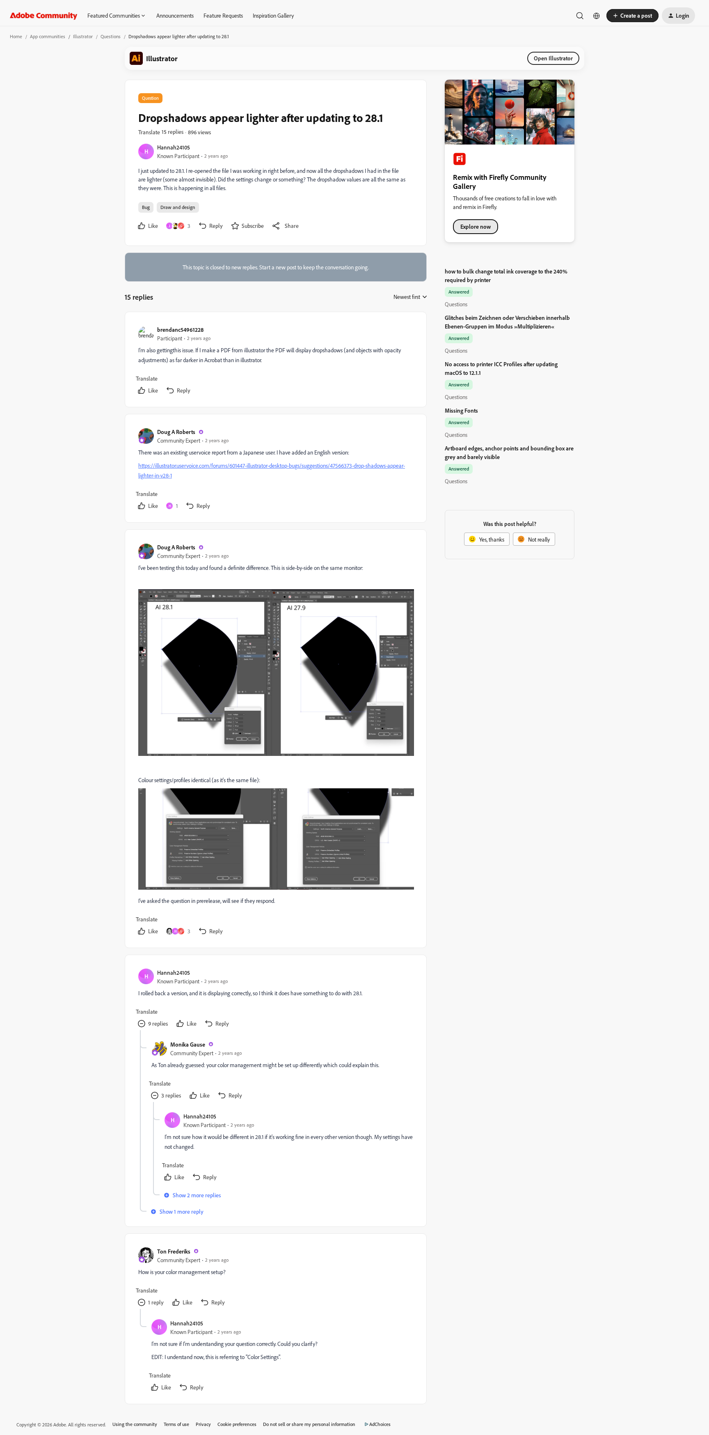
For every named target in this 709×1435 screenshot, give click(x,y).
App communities (47, 36)
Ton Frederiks (173, 1251)
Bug (146, 207)
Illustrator (83, 36)
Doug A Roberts (176, 431)
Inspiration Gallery (273, 15)
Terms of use (176, 1424)
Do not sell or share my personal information (309, 1424)
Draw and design (177, 207)
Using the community (134, 1424)
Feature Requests (223, 15)
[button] (632, 15)
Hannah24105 (173, 147)
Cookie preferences (236, 1424)
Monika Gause (187, 1044)
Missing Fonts (461, 410)
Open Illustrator (553, 58)
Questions (111, 36)
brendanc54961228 (180, 329)
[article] (275, 361)
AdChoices (380, 1424)
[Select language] (596, 15)
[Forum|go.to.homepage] (44, 15)
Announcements (175, 15)
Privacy (203, 1424)
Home (16, 36)
